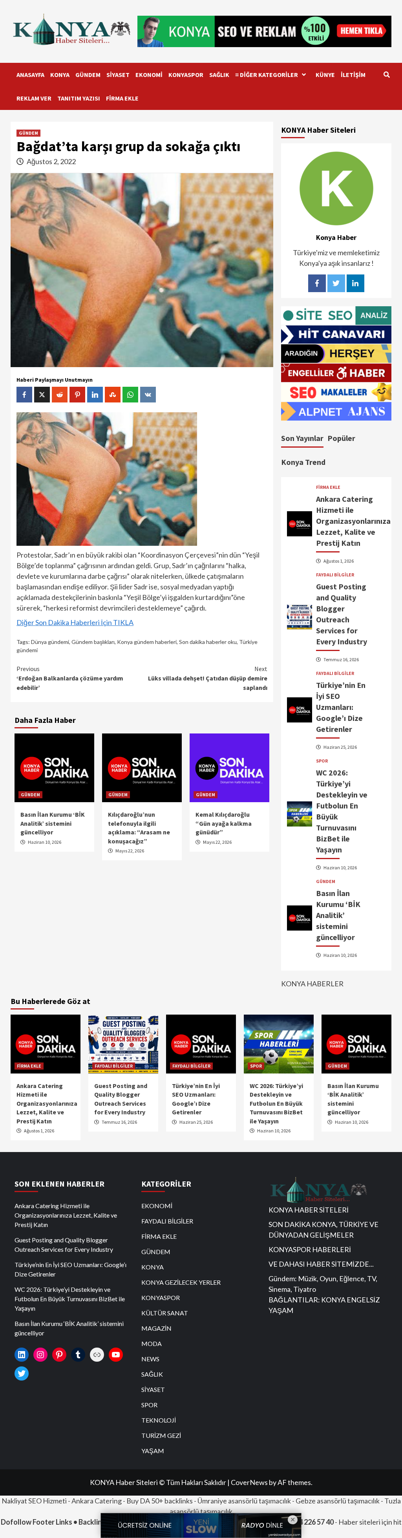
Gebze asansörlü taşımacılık (338, 1500)
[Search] (386, 74)
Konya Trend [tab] (303, 462)
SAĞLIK (219, 75)
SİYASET (118, 75)
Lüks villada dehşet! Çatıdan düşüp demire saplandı (207, 678)
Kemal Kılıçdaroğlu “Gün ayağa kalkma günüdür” (224, 823)
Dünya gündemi (50, 641)
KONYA (59, 75)
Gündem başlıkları (93, 641)
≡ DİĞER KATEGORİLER (266, 75)
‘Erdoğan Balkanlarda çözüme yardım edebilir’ (69, 678)
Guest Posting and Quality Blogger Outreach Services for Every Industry (64, 1244)
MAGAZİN (156, 1328)
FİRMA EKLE (122, 98)
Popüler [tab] (341, 438)
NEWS (150, 1358)
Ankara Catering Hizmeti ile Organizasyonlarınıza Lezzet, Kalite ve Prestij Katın (353, 521)
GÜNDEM (87, 75)
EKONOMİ (149, 75)
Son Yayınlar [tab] (302, 438)
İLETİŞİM (353, 75)
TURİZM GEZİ (161, 1435)
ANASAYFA (30, 75)
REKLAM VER (33, 98)
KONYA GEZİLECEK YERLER (181, 1282)
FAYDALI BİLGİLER (335, 574)
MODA (151, 1343)
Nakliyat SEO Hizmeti (34, 1500)
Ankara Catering (96, 1500)
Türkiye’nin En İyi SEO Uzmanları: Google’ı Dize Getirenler (340, 707)
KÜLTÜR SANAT (164, 1313)
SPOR (322, 761)
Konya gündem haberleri (147, 641)
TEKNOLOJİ (158, 1420)
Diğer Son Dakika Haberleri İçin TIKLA (74, 622)
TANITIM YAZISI (78, 98)
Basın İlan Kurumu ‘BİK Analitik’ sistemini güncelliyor (52, 823)
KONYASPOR (185, 75)
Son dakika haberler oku (208, 641)
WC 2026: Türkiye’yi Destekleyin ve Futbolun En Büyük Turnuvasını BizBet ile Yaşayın (276, 1103)
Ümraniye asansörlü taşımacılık (244, 1500)
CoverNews (249, 1482)
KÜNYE (325, 75)
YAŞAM (152, 1450)
